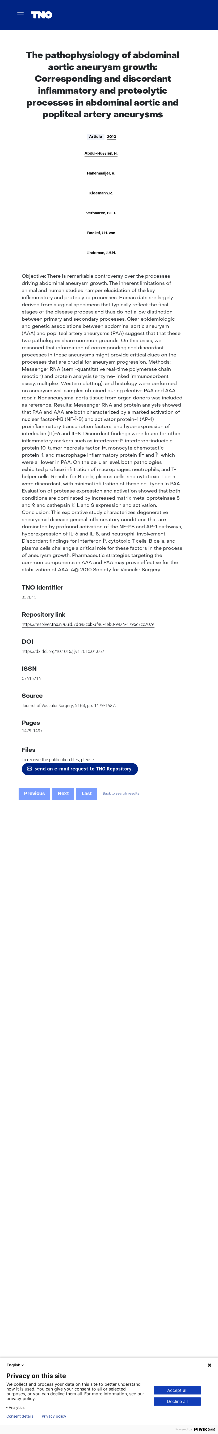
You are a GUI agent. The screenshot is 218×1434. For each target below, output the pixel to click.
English (13, 1365)
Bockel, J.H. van (101, 233)
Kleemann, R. (101, 193)
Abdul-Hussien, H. (101, 153)
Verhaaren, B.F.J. (101, 213)
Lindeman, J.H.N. (101, 253)
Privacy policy (54, 1416)
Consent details (19, 1416)
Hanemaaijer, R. (101, 173)
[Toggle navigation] (20, 14)
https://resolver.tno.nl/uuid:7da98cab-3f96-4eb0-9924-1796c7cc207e (88, 624)
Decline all (177, 1401)
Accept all (177, 1390)
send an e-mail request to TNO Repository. (84, 769)
